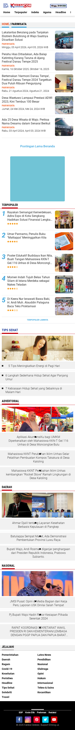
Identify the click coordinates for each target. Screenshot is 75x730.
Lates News (44, 654)
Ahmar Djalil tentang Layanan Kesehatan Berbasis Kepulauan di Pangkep (38, 524)
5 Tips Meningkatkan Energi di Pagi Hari (34, 366)
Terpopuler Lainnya (37, 320)
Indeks (35, 12)
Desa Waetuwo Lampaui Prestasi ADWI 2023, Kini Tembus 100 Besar (27, 99)
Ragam (6, 664)
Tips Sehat (8, 687)
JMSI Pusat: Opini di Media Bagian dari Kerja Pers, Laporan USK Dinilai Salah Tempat (38, 603)
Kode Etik (30, 712)
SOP (21, 712)
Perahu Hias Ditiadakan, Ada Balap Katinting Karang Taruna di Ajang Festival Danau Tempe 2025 (24, 57)
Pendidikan (44, 659)
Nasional (43, 664)
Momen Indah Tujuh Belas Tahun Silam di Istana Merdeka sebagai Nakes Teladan (28, 280)
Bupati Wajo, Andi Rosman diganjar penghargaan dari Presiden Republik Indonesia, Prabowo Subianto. (38, 552)
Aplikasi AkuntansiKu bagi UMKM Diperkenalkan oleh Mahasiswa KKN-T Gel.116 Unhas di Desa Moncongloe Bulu (38, 440)
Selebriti (7, 692)
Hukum (42, 678)
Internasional (45, 683)
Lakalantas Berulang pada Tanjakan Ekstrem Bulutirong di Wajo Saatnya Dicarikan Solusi (25, 36)
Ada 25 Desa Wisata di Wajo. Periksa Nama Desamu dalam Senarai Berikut (26, 121)
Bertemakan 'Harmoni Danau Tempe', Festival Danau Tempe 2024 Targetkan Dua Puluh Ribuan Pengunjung (27, 79)
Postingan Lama (31, 146)
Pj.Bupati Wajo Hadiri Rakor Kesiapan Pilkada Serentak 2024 (38, 616)
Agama (47, 12)
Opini (41, 673)
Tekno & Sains (46, 687)
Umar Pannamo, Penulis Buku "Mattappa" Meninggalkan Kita (26, 235)
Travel (5, 697)
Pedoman (41, 712)
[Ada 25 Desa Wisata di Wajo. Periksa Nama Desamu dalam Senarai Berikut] (64, 126)
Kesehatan (8, 673)
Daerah (6, 659)
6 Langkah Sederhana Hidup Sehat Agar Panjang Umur (36, 377)
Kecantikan (44, 692)
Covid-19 (7, 668)
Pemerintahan (10, 654)
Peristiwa (7, 678)
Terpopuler (20, 12)
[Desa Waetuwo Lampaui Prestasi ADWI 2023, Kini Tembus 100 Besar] (64, 104)
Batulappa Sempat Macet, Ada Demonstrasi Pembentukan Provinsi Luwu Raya (38, 538)
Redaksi (52, 712)
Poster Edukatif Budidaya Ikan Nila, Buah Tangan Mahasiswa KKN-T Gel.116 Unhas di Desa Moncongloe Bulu (30, 259)
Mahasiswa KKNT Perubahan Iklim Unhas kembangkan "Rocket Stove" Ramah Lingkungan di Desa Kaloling (38, 474)
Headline (61, 12)
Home (6, 12)
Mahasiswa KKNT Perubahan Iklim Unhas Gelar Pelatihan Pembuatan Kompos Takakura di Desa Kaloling (38, 457)
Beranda (49, 146)
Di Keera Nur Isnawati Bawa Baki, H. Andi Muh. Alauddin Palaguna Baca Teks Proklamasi (28, 302)
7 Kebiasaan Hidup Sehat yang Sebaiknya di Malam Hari (33, 390)
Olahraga (43, 668)
